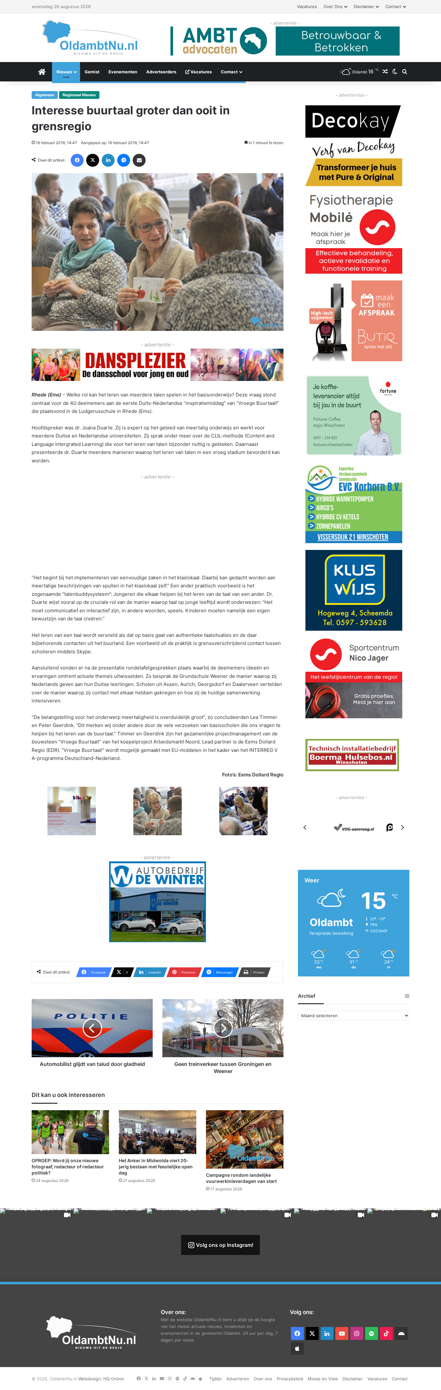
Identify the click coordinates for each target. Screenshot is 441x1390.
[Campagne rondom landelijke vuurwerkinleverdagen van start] (244, 1139)
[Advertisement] (157, 526)
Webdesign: (90, 1378)
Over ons (333, 6)
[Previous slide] (305, 827)
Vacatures (307, 6)
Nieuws (64, 71)
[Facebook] (77, 160)
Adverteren (237, 1378)
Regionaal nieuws (79, 94)
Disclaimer (364, 6)
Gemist (92, 71)
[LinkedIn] (108, 160)
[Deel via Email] (139, 160)
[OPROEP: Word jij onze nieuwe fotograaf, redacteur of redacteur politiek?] (70, 1132)
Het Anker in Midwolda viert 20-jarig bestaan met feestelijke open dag (156, 1166)
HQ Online (113, 1378)
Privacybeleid (290, 1378)
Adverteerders (161, 71)
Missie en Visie (323, 1378)
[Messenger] (123, 160)
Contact (393, 6)
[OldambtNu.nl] (91, 37)
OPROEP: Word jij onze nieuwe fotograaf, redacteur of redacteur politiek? (68, 1166)
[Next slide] (402, 827)
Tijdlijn (215, 1378)
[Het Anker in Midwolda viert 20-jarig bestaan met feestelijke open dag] (157, 1132)
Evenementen (122, 71)
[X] (92, 160)
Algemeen (44, 94)
